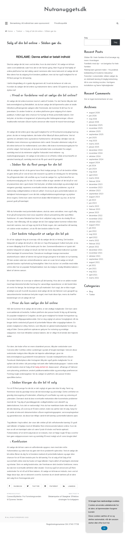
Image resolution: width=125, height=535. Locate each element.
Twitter (36, 486)
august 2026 (94, 112)
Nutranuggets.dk (65, 9)
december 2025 (95, 125)
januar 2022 (94, 246)
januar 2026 (94, 122)
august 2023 (94, 197)
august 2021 (94, 262)
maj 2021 (93, 271)
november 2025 (95, 128)
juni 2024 (93, 169)
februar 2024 (94, 181)
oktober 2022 (94, 222)
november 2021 (95, 253)
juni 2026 (93, 115)
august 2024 (94, 162)
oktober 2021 (94, 256)
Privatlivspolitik (60, 23)
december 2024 (95, 150)
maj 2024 (93, 172)
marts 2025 (94, 144)
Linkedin (71, 486)
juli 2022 (92, 228)
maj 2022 (93, 234)
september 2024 (96, 159)
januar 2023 (94, 212)
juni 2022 (93, 231)
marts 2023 (94, 206)
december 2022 (95, 215)
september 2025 (96, 134)
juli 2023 (92, 200)
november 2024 (95, 153)
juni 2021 (93, 268)
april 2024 (93, 175)
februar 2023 (94, 209)
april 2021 (93, 275)
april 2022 (93, 237)
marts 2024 (94, 178)
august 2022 (94, 225)
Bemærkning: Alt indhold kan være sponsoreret (29, 23)
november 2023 (95, 187)
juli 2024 (92, 165)
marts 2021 (94, 278)
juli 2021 (92, 265)
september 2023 (96, 194)
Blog (91, 291)
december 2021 (95, 250)
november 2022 (95, 218)
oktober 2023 (94, 190)
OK (104, 528)
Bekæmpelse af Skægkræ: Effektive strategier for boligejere (63, 498)
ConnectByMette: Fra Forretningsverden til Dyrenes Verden (24, 498)
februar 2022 (94, 243)
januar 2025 (94, 147)
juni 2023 (93, 203)
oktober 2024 (94, 156)
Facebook (18, 486)
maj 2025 (93, 140)
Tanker (92, 294)
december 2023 (95, 184)
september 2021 (96, 259)
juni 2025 (93, 137)
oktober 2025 (94, 131)
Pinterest (54, 486)
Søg (86, 38)
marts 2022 (94, 240)
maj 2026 (93, 119)
